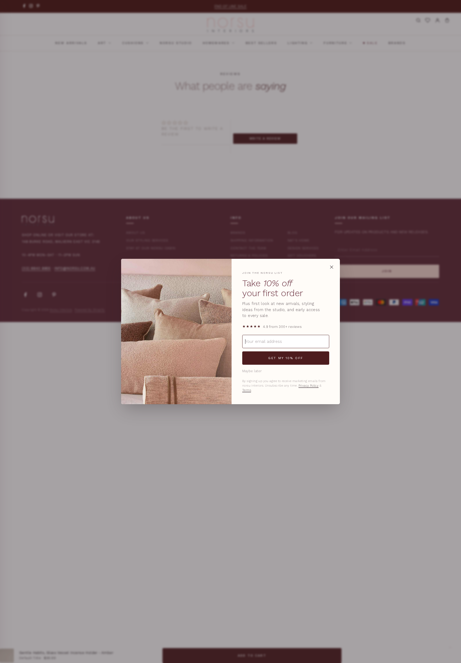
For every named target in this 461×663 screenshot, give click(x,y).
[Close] (331, 267)
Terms (246, 390)
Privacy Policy (309, 385)
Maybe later (252, 371)
